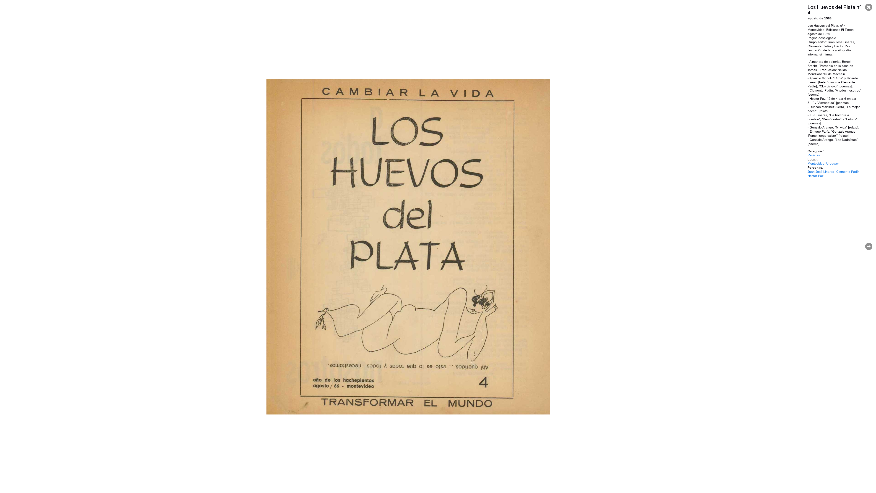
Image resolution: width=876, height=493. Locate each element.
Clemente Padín (848, 171)
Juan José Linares (821, 171)
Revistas (814, 155)
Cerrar (869, 7)
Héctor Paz (816, 176)
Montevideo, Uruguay (823, 163)
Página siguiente (869, 246)
